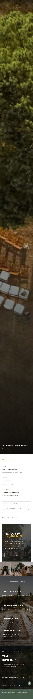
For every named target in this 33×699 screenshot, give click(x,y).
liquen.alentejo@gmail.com (9, 469)
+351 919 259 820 (7, 481)
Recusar (6, 696)
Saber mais (24, 692)
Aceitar (15, 696)
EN (8, 6)
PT (3, 6)
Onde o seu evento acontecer (10, 492)
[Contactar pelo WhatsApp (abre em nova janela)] (29, 683)
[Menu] (30, 6)
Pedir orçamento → (14, 555)
